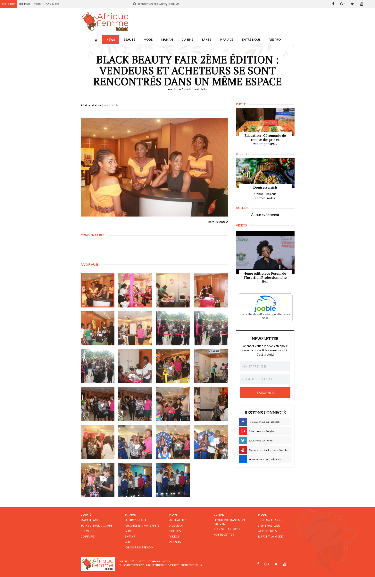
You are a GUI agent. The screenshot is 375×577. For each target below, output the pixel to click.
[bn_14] (135, 404)
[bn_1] (98, 290)
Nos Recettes (224, 534)
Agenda (175, 542)
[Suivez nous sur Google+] (342, 4)
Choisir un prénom (139, 547)
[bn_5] (98, 328)
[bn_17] (98, 442)
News (110, 39)
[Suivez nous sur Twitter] (352, 4)
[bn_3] (173, 290)
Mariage (226, 39)
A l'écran (176, 525)
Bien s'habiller (269, 525)
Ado (128, 542)
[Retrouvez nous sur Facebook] (333, 4)
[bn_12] (211, 366)
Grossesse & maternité (142, 525)
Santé (207, 39)
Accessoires (267, 531)
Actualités (178, 520)
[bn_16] (211, 404)
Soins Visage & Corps (96, 525)
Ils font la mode (270, 536)
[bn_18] (135, 442)
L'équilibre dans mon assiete (229, 521)
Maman (167, 39)
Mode (148, 39)
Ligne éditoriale (156, 565)
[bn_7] (173, 328)
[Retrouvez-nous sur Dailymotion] (370, 4)
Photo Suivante (216, 221)
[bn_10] (135, 366)
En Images (24, 4)
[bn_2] (135, 290)
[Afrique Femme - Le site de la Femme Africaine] (105, 21)
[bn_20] (211, 442)
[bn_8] (211, 328)
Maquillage (90, 520)
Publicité (173, 565)
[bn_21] (98, 480)
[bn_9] (98, 366)
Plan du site (52, 4)
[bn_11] (173, 366)
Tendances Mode (270, 520)
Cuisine (187, 39)
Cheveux (87, 531)
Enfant (130, 536)
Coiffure (87, 536)
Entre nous (251, 39)
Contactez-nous (191, 565)
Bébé (128, 531)
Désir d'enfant (135, 520)
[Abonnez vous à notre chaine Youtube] (361, 4)
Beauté (129, 39)
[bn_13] (98, 404)
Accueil (186, 88)
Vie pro (275, 39)
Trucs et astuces (227, 529)
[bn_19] (173, 442)
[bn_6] (135, 328)
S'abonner (265, 392)
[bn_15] (173, 404)
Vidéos (37, 4)
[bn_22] (135, 480)
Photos (175, 531)
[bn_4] (211, 290)
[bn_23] (173, 480)
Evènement (8, 4)
